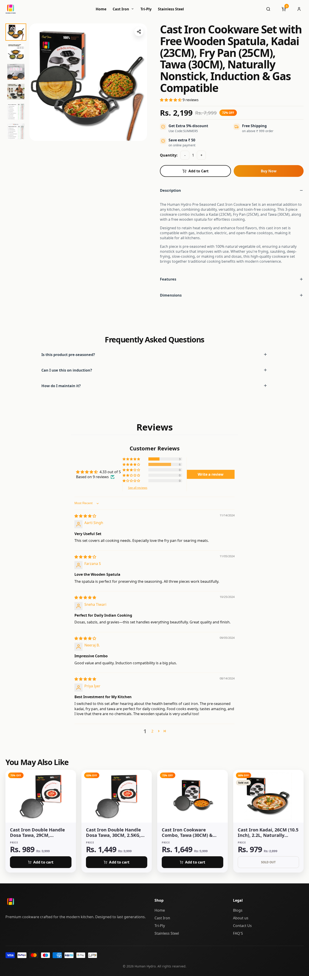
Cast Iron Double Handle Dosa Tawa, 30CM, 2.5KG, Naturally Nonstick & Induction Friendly (113, 832)
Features (168, 279)
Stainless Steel (171, 9)
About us (240, 917)
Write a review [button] (210, 474)
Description (170, 190)
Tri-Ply (146, 9)
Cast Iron (121, 9)
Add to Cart (198, 171)
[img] (85, 515)
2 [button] (152, 731)
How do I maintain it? (61, 385)
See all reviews (137, 487)
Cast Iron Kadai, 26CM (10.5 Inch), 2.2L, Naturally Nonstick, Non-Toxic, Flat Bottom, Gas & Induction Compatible (268, 832)
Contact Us (242, 925)
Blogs (237, 910)
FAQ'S (238, 933)
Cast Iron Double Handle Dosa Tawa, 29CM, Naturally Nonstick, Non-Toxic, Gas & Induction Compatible (37, 832)
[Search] (268, 9)
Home (101, 9)
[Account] (299, 9)
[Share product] (138, 31)
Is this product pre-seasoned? (68, 354)
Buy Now (268, 171)
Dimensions (171, 295)
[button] (171, 99)
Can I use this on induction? (66, 370)
